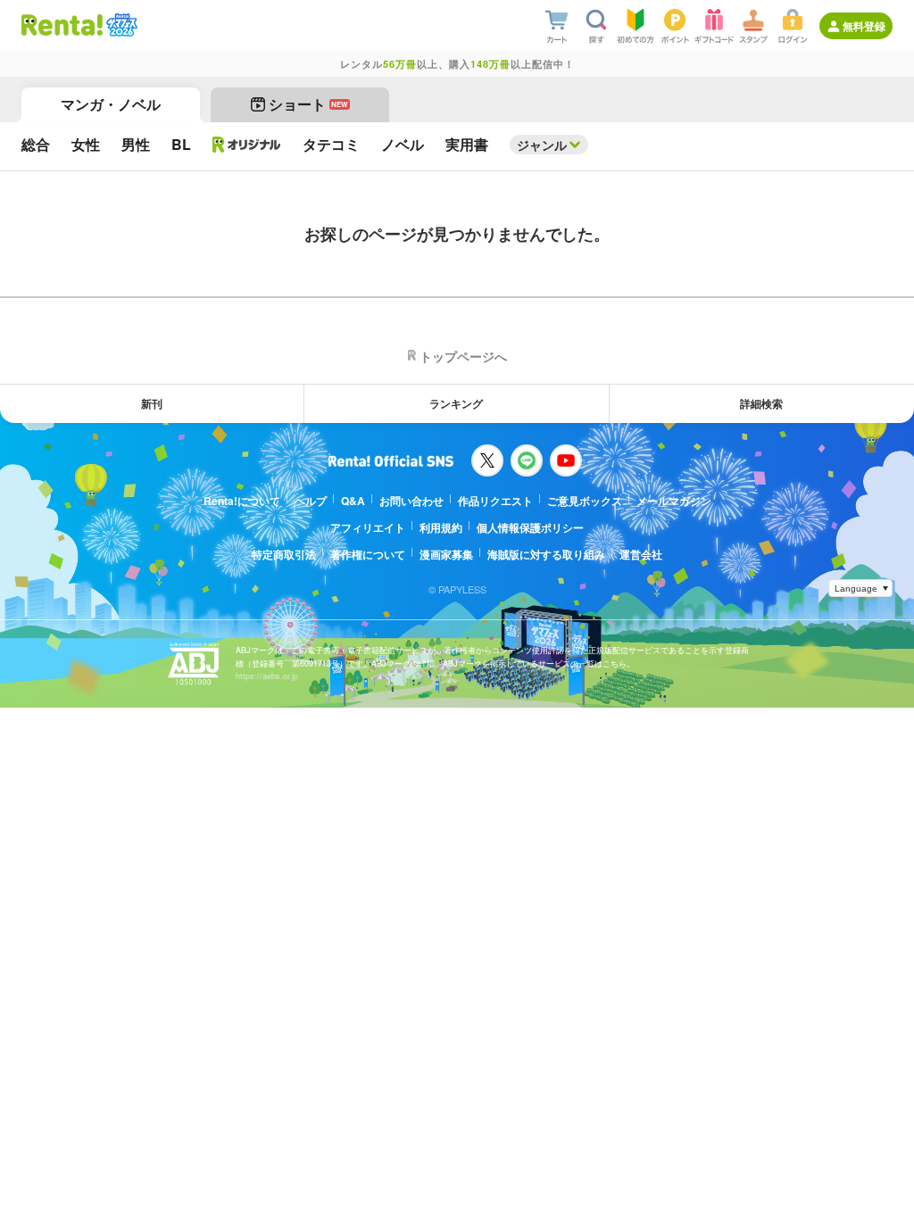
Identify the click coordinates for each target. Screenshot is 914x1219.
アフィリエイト (367, 527)
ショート (308, 104)
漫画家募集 (446, 554)
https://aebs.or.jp (267, 676)
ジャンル (542, 144)
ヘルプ (311, 501)
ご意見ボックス (584, 501)
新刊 (151, 403)
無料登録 (864, 26)
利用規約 (441, 527)
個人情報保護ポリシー (530, 527)
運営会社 (640, 554)
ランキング (456, 403)
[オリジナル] (246, 145)
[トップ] (62, 25)
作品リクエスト (495, 501)
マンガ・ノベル (111, 104)
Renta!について (242, 501)
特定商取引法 (284, 554)
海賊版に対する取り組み (546, 554)
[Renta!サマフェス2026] (120, 25)
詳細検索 (761, 403)
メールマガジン (673, 501)
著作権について (367, 554)
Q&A (353, 501)
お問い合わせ (411, 501)
